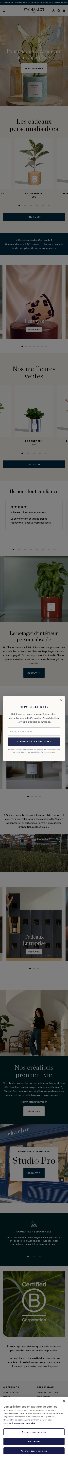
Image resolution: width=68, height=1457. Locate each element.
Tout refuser (34, 1441)
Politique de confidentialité (22, 1423)
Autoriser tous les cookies (34, 1450)
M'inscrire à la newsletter (34, 741)
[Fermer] (64, 1401)
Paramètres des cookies (34, 1431)
